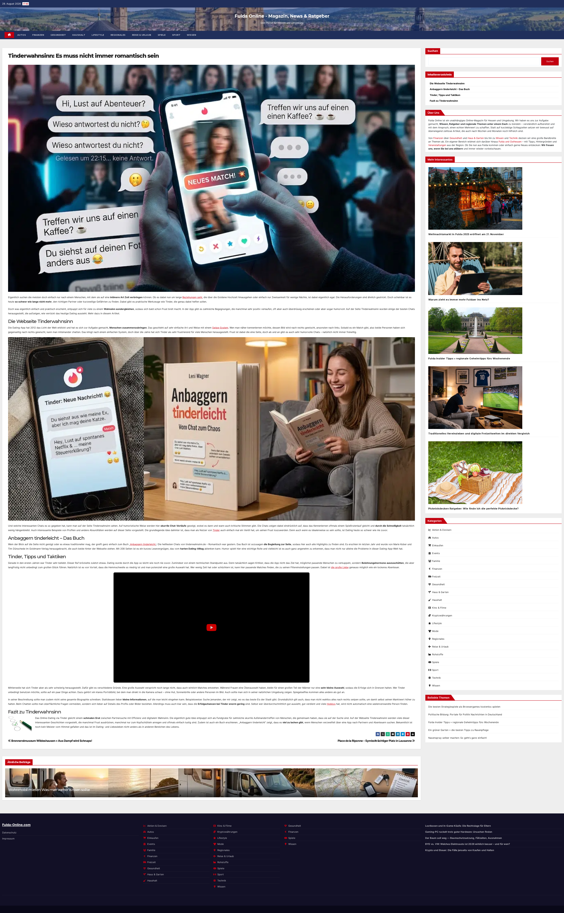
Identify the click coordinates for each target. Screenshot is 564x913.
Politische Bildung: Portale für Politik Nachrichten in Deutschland (465, 714)
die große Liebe (340, 567)
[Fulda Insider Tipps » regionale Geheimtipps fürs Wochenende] (475, 331)
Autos (21, 35)
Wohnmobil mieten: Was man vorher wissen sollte (49, 790)
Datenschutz (9, 832)
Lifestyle (98, 35)
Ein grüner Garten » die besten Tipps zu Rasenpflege (458, 730)
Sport (176, 35)
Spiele (162, 35)
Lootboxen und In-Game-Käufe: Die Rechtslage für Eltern (458, 825)
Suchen (433, 51)
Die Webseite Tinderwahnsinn (447, 83)
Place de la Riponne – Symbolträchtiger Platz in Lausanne (375, 741)
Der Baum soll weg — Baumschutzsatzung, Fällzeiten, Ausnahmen (463, 837)
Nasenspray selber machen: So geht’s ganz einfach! (457, 737)
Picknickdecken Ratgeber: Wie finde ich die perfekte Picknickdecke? (473, 508)
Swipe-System (220, 327)
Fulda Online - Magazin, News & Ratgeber (282, 16)
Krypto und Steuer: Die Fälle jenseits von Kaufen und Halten (459, 850)
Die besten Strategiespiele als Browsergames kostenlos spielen (464, 706)
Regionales (118, 35)
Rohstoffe (437, 654)
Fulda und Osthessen (510, 141)
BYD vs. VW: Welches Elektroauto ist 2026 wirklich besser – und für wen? (467, 844)
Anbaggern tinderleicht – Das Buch (450, 89)
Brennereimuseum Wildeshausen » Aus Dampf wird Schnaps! (51, 741)
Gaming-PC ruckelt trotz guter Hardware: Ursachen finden (458, 831)
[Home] (9, 35)
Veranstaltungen (437, 145)
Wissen (191, 35)
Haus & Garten (476, 138)
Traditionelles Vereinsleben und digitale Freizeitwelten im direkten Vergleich (479, 433)
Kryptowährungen (442, 615)
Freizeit (436, 576)
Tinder (216, 530)
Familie (436, 561)
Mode (435, 631)
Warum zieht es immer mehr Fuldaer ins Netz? (458, 299)
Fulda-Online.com (16, 825)
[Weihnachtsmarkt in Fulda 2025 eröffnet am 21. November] (475, 199)
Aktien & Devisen (441, 529)
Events (436, 553)
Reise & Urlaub (141, 35)
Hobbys (331, 703)
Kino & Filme (439, 607)
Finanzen (38, 35)
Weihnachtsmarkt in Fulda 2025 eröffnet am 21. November (466, 234)
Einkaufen (437, 545)
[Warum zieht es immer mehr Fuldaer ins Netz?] (475, 269)
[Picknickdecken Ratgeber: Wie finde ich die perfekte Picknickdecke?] (475, 473)
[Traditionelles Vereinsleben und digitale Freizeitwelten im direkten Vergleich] (475, 398)
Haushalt (78, 35)
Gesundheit (58, 35)
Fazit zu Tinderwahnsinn (444, 100)
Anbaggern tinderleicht (143, 544)
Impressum (8, 838)
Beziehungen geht (192, 297)
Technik (513, 138)
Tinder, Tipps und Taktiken (445, 95)
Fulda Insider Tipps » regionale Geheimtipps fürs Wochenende (469, 358)
